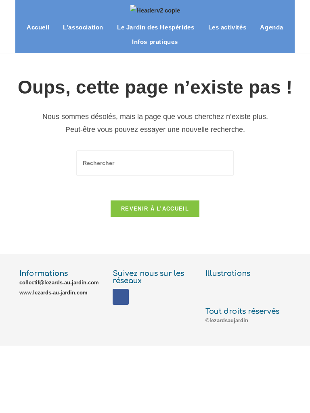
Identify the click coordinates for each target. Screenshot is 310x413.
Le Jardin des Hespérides (155, 27)
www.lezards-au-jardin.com (53, 293)
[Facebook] (121, 297)
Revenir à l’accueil (155, 209)
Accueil (38, 27)
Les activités (227, 27)
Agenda (271, 27)
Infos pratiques (155, 41)
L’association (83, 27)
